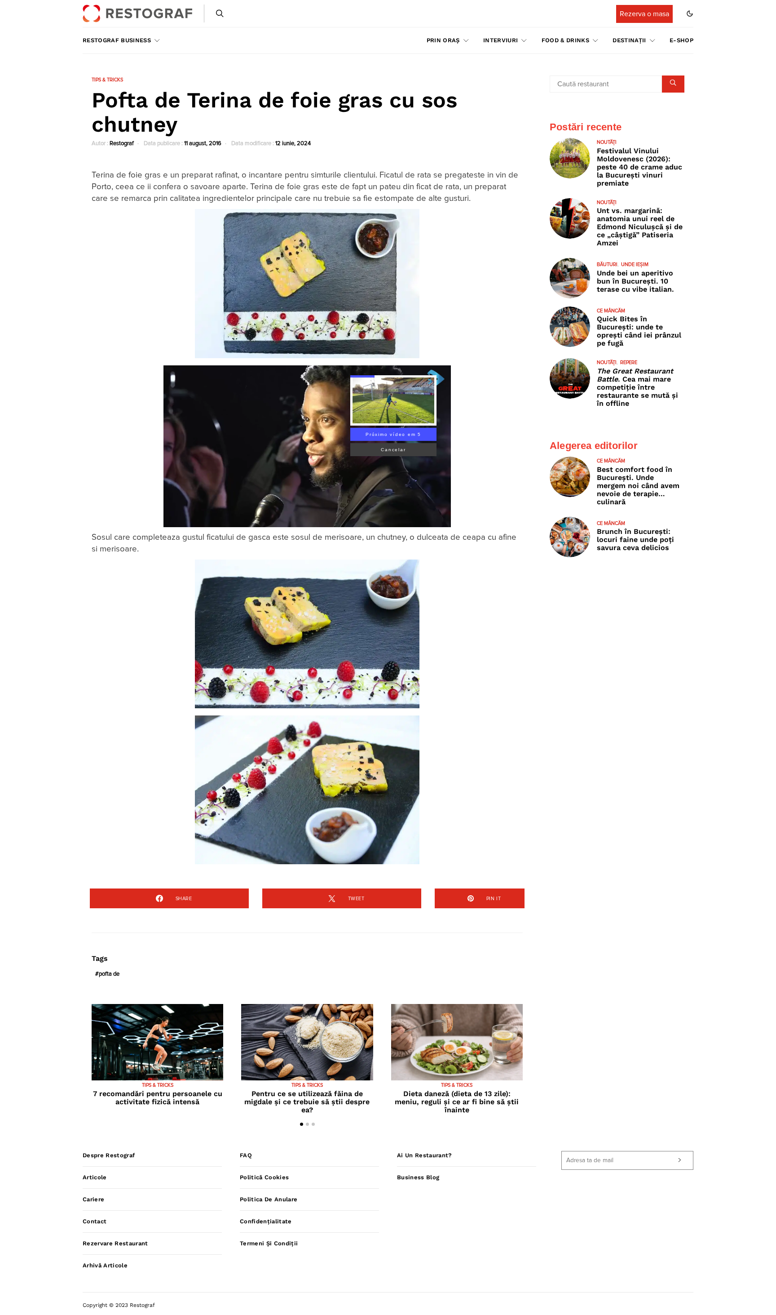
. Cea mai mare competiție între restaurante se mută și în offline (637, 387)
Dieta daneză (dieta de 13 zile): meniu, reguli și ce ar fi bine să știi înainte (457, 1101)
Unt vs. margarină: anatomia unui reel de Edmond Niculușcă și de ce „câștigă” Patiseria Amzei (640, 226)
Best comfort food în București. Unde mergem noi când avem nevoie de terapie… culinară (638, 485)
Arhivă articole (105, 1265)
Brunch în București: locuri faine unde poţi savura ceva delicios (635, 539)
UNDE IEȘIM (634, 264)
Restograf (122, 144)
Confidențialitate (266, 1221)
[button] (689, 13)
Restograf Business (117, 40)
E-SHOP (681, 40)
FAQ (246, 1155)
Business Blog (418, 1177)
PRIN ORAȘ (443, 40)
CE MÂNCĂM (611, 310)
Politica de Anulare (268, 1199)
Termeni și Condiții (269, 1243)
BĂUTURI (607, 264)
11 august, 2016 (202, 144)
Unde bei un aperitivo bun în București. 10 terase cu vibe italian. (635, 281)
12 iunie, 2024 (293, 144)
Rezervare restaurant (115, 1243)
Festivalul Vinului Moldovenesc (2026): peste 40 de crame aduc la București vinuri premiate (639, 167)
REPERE (628, 362)
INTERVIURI (500, 40)
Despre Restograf (109, 1155)
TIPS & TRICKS (107, 79)
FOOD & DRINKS (565, 40)
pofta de (109, 974)
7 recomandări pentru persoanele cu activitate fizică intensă (157, 1097)
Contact (94, 1221)
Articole (95, 1177)
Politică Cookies (264, 1177)
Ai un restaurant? (424, 1155)
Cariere (93, 1199)
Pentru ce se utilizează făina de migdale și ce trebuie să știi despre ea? (307, 1101)
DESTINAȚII (629, 40)
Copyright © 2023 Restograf (119, 1305)
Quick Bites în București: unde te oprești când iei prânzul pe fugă (639, 331)
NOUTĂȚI (607, 142)
